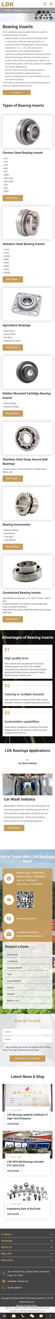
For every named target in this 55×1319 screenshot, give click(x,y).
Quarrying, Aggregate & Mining (27, 763)
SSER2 (7, 272)
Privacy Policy (30, 1305)
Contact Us (16, 93)
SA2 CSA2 (8, 178)
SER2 (6, 191)
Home (8, 10)
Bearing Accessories (16, 524)
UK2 (6, 188)
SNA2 (6, 266)
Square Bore (9, 334)
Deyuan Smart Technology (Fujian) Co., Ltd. (31, 1298)
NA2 (6, 168)
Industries (6, 1240)
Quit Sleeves (9, 533)
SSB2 (6, 259)
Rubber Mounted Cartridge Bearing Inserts (27, 396)
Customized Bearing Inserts (22, 592)
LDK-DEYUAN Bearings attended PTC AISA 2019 (25, 1163)
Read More (12, 198)
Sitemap (19, 1305)
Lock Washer (10, 540)
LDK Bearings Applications (27, 750)
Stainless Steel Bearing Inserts (24, 244)
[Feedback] (41, 1316)
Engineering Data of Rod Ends (23, 1208)
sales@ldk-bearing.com (18, 1281)
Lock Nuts (8, 537)
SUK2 (6, 269)
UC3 (6, 162)
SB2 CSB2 (8, 181)
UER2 (6, 175)
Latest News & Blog (27, 1076)
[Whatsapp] (4, 1316)
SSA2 (6, 263)
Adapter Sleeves (11, 530)
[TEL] (23, 1316)
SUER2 (7, 256)
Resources (7, 1260)
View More (15, 1124)
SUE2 (6, 253)
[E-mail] (13, 1316)
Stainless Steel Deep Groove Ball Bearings (25, 461)
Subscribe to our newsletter (27, 1058)
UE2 (6, 171)
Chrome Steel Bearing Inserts (23, 152)
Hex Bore (8, 337)
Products (18, 10)
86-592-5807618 (15, 1288)
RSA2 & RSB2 (10, 403)
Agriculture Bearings (17, 325)
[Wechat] (32, 1316)
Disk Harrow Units (12, 341)
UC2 (6, 158)
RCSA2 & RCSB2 (11, 407)
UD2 (6, 185)
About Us (6, 1247)
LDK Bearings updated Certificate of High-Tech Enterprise (27, 1116)
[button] (6, 771)
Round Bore (9, 331)
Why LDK (6, 1253)
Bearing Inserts (33, 10)
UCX (6, 165)
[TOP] (50, 1316)
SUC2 (6, 249)
